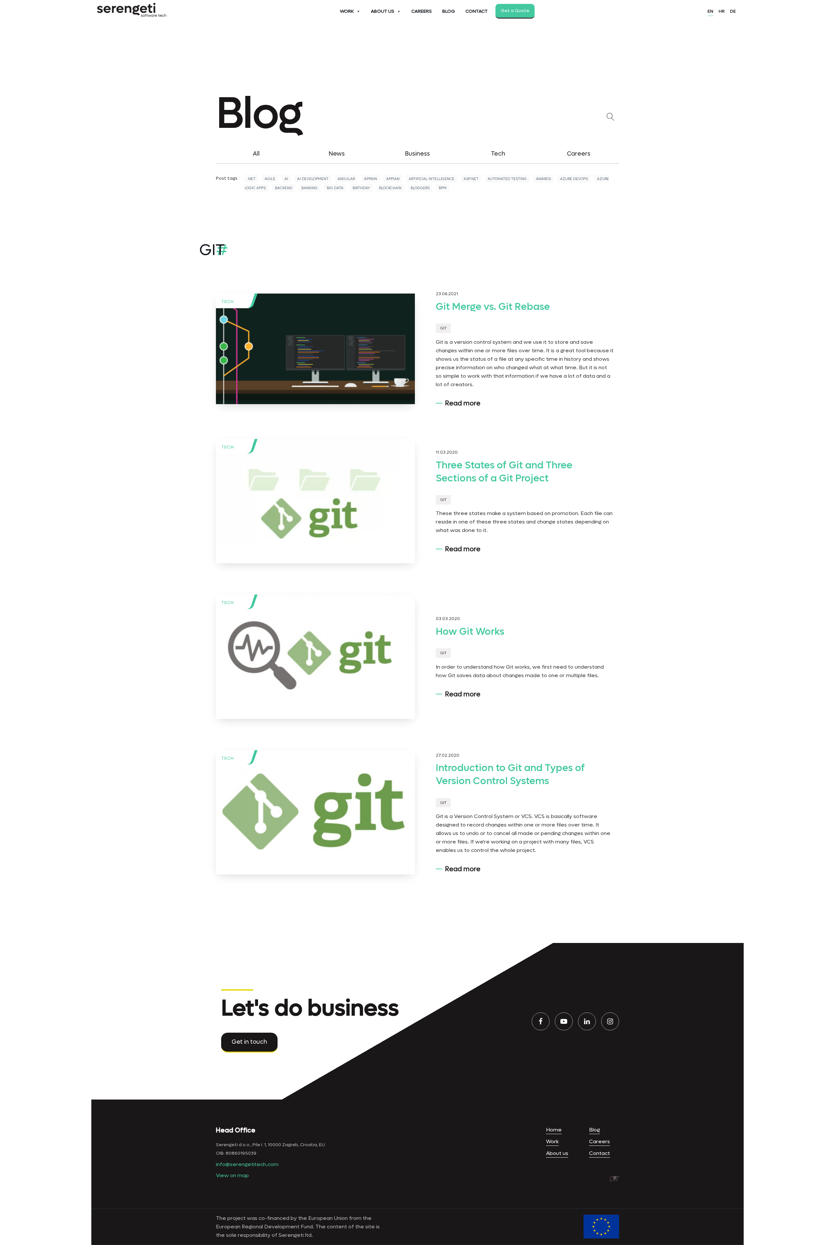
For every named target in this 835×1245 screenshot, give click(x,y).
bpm (443, 188)
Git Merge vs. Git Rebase (493, 306)
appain (370, 178)
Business (417, 154)
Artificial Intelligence (431, 178)
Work (347, 11)
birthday (361, 188)
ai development (312, 178)
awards (543, 178)
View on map (232, 1175)
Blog (448, 11)
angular (346, 178)
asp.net (470, 178)
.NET (251, 178)
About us (557, 1153)
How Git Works (470, 631)
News (337, 154)
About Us (382, 11)
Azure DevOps (574, 178)
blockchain (390, 188)
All (256, 154)
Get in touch (249, 1042)
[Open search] (612, 117)
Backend (283, 188)
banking (309, 188)
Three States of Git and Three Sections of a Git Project (504, 472)
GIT (443, 328)
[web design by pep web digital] (614, 1179)
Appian (393, 178)
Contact (476, 11)
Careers (421, 11)
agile (270, 178)
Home (554, 1129)
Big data (335, 188)
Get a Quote (515, 11)
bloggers (420, 188)
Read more (462, 403)
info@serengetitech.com (247, 1164)
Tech (498, 154)
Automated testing (507, 178)
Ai (286, 178)
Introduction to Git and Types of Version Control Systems (510, 774)
